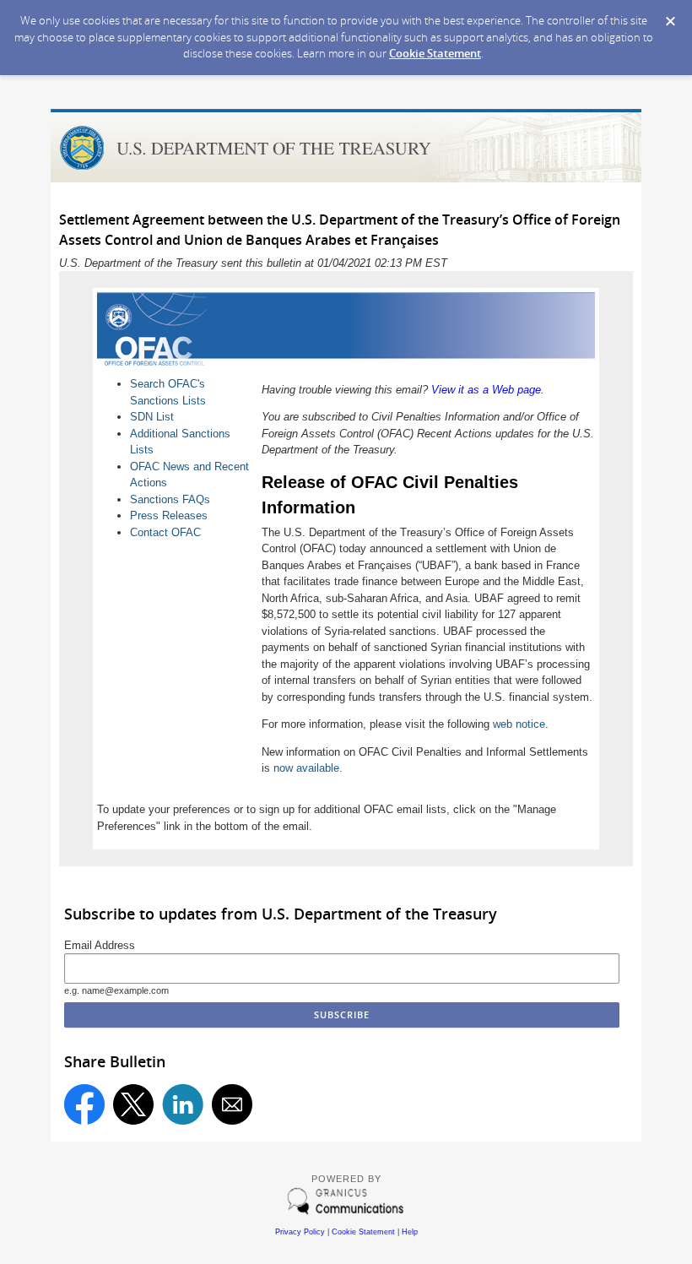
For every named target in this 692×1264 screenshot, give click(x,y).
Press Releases (169, 515)
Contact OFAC (165, 532)
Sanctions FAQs (170, 499)
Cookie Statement (435, 53)
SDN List (152, 416)
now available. (308, 768)
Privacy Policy (300, 1232)
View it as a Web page (486, 389)
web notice (519, 724)
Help (410, 1232)
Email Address (99, 945)
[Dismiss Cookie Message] (670, 21)
